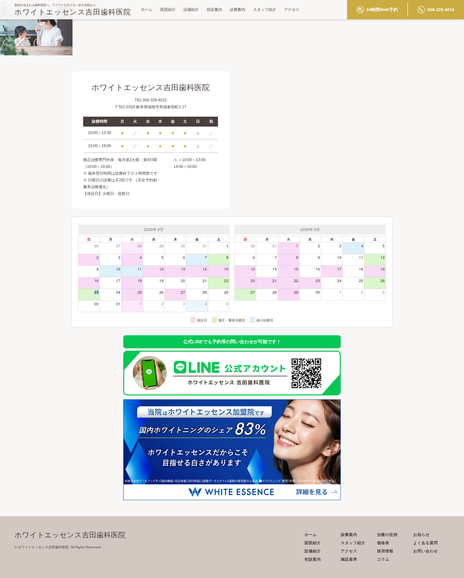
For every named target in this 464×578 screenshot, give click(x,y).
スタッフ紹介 (264, 9)
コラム (383, 559)
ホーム (146, 9)
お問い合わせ (425, 551)
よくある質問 (425, 543)
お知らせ (421, 535)
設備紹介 (191, 9)
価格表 (383, 543)
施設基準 (349, 559)
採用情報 (385, 551)
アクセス (291, 9)
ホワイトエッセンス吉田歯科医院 (72, 12)
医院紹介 (168, 9)
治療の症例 (387, 535)
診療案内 (237, 9)
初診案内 (214, 9)
